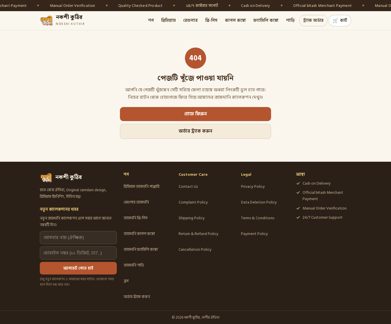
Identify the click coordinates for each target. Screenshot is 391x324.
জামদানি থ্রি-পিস (135, 218)
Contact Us (188, 186)
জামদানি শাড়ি (134, 265)
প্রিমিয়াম (168, 20)
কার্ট (340, 20)
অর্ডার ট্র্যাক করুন (195, 131)
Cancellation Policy (195, 249)
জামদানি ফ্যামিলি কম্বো (141, 249)
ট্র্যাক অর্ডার (313, 20)
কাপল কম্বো (235, 20)
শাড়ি (290, 20)
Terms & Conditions (257, 218)
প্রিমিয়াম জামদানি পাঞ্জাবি (141, 186)
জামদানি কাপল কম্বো (139, 233)
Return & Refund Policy (198, 233)
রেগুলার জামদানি (136, 202)
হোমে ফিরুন (195, 114)
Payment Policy (254, 233)
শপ (151, 20)
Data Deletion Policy (259, 202)
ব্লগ (126, 281)
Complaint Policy (193, 202)
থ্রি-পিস (211, 20)
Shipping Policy (192, 218)
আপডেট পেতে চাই (78, 268)
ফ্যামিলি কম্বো (266, 20)
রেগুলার (190, 20)
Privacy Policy (253, 186)
